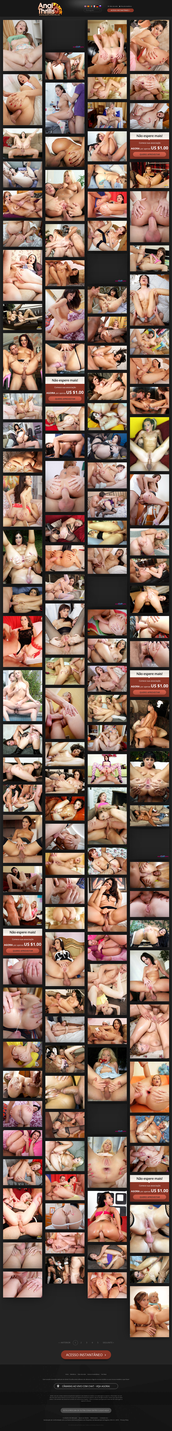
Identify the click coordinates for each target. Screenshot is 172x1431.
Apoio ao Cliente (84, 1418)
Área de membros (126, 6)
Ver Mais (104, 1374)
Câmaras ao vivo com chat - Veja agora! (86, 1386)
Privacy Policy (124, 1420)
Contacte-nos (104, 1418)
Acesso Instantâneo (120, 10)
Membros (73, 1374)
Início (67, 1374)
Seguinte (107, 1342)
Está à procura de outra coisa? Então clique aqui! (86, 1410)
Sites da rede (113, 6)
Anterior (65, 1342)
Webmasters (94, 1418)
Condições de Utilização (70, 1418)
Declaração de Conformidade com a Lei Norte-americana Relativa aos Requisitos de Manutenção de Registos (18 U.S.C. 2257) (81, 1420)
